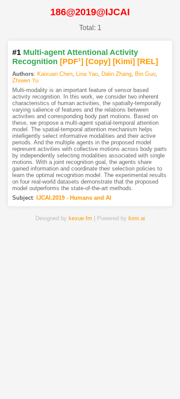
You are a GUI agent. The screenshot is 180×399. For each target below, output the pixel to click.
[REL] (147, 61)
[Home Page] (32, 378)
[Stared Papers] (90, 378)
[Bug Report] (147, 378)
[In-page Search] (61, 378)
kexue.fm (80, 218)
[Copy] (98, 61)
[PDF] (71, 61)
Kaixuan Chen (55, 74)
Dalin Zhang (116, 74)
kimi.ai (136, 218)
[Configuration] (118, 378)
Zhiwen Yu (25, 80)
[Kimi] (124, 61)
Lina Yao (87, 74)
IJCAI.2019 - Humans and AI (73, 197)
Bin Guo (145, 74)
